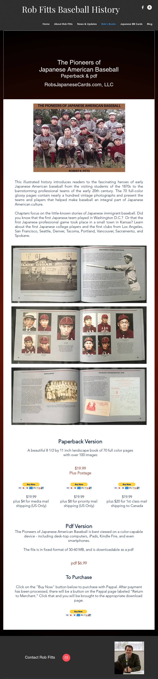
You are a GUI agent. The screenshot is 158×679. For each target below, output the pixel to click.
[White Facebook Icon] (142, 7)
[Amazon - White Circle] (149, 7)
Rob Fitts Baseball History (71, 9)
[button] (131, 24)
